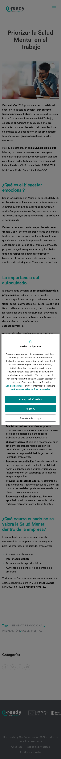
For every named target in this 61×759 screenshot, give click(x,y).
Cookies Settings (30, 418)
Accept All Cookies (30, 399)
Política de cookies (20, 389)
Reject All (30, 408)
